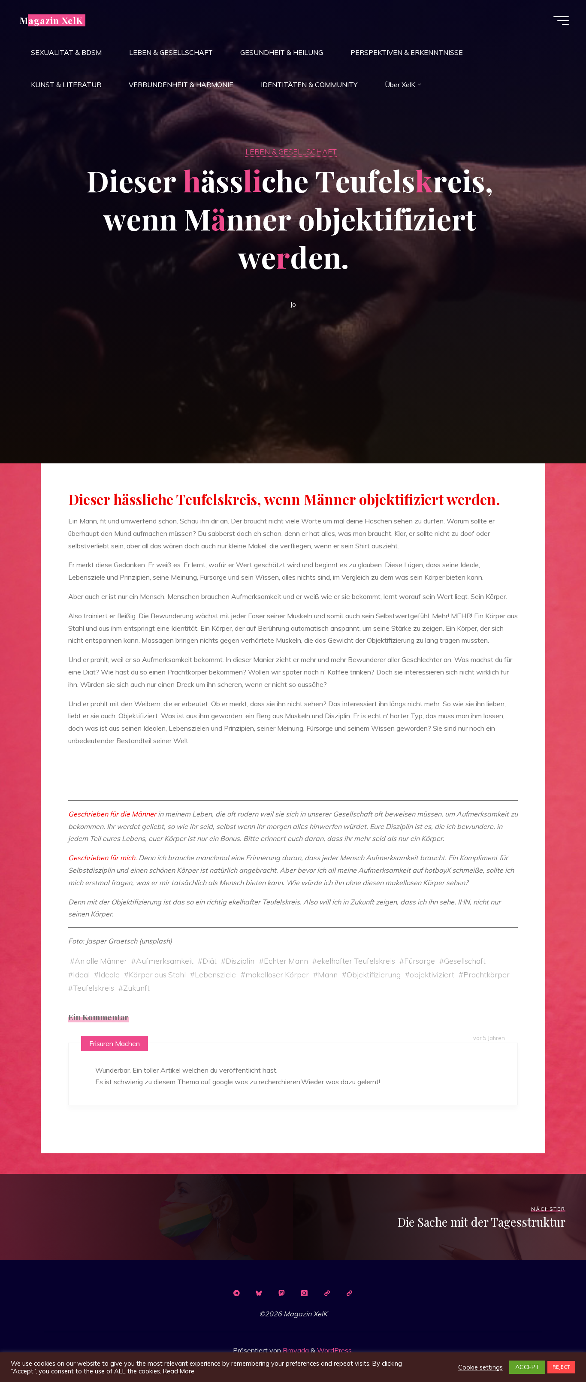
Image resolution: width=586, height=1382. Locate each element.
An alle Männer (101, 960)
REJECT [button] (561, 1367)
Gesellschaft (465, 960)
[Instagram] (304, 1293)
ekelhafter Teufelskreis (356, 960)
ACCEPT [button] (527, 1367)
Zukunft (136, 987)
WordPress (334, 1350)
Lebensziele (215, 974)
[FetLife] (327, 1293)
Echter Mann (286, 960)
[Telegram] (236, 1293)
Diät (209, 960)
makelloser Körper (277, 974)
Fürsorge (419, 960)
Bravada (295, 1350)
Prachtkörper (486, 974)
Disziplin (240, 960)
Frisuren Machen (114, 1043)
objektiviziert (432, 974)
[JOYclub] (349, 1293)
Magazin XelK (51, 20)
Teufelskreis (93, 987)
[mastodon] (282, 1293)
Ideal (81, 974)
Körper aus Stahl (157, 974)
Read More (178, 1371)
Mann (328, 974)
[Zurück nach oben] (552, 1348)
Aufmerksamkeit (164, 960)
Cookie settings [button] (480, 1367)
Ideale (109, 974)
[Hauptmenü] (561, 20)
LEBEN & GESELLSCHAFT (291, 151)
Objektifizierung (374, 974)
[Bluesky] (259, 1293)
